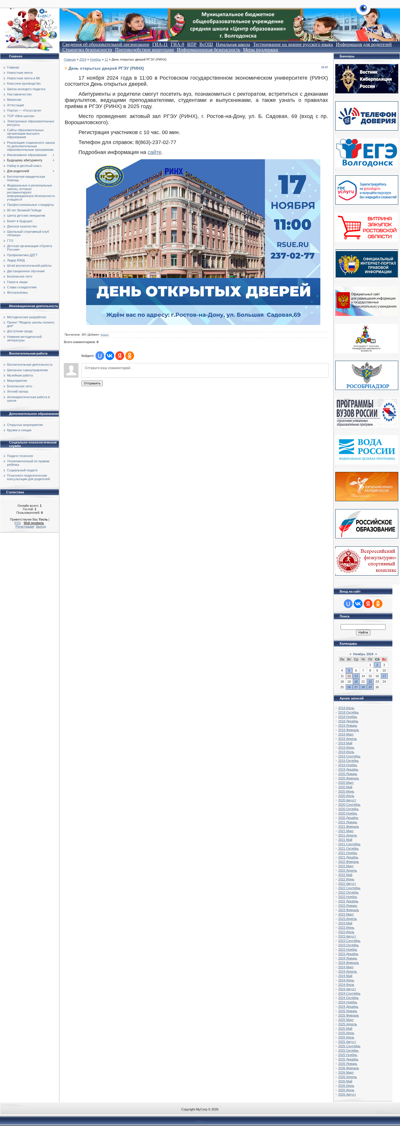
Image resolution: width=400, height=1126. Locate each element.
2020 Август (347, 800)
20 (356, 681)
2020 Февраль (348, 778)
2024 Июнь (346, 980)
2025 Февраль (348, 1015)
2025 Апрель (347, 1024)
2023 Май (345, 923)
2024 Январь (347, 958)
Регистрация (25, 526)
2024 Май (345, 976)
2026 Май (345, 1081)
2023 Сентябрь (349, 940)
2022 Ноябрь (347, 897)
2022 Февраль (348, 861)
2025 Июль (346, 1037)
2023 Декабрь (348, 954)
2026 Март (346, 1072)
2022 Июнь (346, 879)
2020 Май (345, 787)
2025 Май (345, 1028)
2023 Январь (347, 905)
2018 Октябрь (348, 712)
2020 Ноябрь (347, 813)
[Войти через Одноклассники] (129, 355)
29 (370, 687)
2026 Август (347, 1094)
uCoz (200, 1121)
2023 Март (346, 914)
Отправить (92, 383)
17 (384, 676)
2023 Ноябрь (347, 949)
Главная (70, 59)
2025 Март (346, 1019)
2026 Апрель (347, 1077)
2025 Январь (347, 1011)
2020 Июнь (346, 791)
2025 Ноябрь (347, 1055)
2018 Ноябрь (347, 716)
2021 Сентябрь (349, 844)
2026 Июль (346, 1090)
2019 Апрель (347, 738)
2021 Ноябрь (347, 853)
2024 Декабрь (348, 1006)
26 (349, 687)
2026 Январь (347, 1063)
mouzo (104, 334)
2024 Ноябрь (347, 1002)
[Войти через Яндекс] (119, 355)
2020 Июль (346, 796)
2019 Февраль (348, 730)
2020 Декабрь (348, 817)
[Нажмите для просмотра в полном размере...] (203, 323)
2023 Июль (346, 932)
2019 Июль (346, 752)
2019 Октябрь (348, 760)
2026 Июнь (346, 1085)
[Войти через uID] (99, 355)
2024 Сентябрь (349, 993)
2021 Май (345, 839)
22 (370, 681)
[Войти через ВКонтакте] (109, 355)
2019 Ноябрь (347, 765)
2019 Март (346, 734)
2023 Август (347, 936)
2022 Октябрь (348, 892)
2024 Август (347, 989)
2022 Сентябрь (349, 888)
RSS (17, 523)
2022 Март (346, 866)
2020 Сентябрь (349, 804)
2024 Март (346, 967)
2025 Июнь (346, 1033)
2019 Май (345, 743)
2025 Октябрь (348, 1050)
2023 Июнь (346, 927)
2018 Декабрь (348, 721)
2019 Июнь (346, 747)
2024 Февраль (348, 962)
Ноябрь (95, 59)
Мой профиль (34, 523)
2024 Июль (346, 984)
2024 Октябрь (348, 998)
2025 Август (347, 1041)
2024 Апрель (347, 971)
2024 (82, 59)
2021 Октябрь (348, 848)
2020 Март (346, 782)
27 (356, 687)
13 (356, 676)
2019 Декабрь (348, 769)
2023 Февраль (348, 910)
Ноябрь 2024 (363, 654)
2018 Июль (346, 708)
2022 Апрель (347, 870)
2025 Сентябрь (349, 1046)
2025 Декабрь (348, 1059)
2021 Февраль (348, 826)
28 (363, 687)
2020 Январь (347, 774)
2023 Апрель (347, 918)
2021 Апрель (347, 835)
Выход (41, 526)
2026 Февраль (348, 1068)
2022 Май (345, 875)
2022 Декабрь (348, 901)
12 (106, 59)
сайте (154, 152)
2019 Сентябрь (349, 756)
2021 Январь (347, 822)
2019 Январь (347, 725)
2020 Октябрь (348, 809)
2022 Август (347, 883)
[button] (363, 11)
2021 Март (346, 831)
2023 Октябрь (348, 945)
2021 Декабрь (348, 857)
